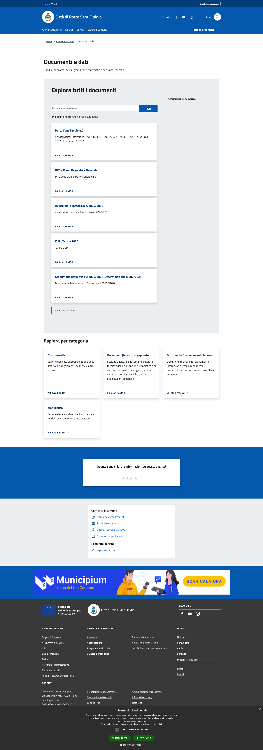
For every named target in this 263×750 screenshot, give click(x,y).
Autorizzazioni (94, 643)
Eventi (180, 674)
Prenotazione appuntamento (102, 692)
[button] (131, 744)
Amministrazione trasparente (147, 692)
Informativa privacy (142, 697)
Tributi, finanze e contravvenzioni (149, 648)
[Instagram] (190, 17)
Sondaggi (182, 654)
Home (49, 41)
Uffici (44, 648)
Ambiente (92, 637)
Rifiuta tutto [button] (144, 738)
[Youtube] (183, 17)
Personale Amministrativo (55, 664)
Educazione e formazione (145, 642)
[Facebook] (175, 17)
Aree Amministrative (53, 643)
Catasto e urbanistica (98, 654)
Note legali (137, 703)
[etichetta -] (136, 478)
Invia (148, 108)
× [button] (259, 709)
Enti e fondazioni (50, 654)
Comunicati (183, 643)
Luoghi (180, 669)
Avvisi (180, 648)
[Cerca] (217, 17)
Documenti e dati (51, 670)
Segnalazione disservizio (99, 697)
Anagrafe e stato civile (98, 648)
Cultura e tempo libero (143, 637)
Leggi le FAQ (93, 703)
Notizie (180, 637)
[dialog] (131, 728)
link (160, 724)
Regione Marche (50, 4)
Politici (45, 659)
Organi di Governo (51, 637)
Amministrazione (65, 41)
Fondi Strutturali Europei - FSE (58, 675)
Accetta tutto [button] (119, 738)
